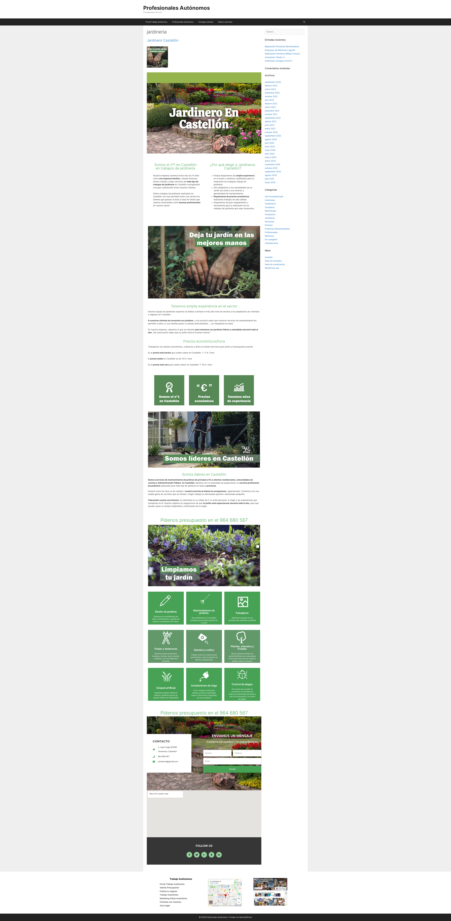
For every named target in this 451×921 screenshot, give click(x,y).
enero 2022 (270, 107)
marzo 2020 (270, 157)
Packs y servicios (225, 22)
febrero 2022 (271, 103)
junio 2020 (270, 146)
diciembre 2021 (272, 111)
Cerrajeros (270, 207)
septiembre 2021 (273, 118)
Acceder (269, 257)
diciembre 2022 (272, 93)
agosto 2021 (270, 121)
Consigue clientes (205, 22)
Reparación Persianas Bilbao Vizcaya (282, 54)
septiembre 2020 (273, 136)
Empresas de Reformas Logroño (280, 50)
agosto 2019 (271, 175)
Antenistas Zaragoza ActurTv (278, 61)
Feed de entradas (273, 261)
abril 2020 (269, 154)
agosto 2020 (271, 139)
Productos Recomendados (277, 229)
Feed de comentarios (275, 264)
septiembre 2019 (273, 171)
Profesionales (271, 232)
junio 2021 (269, 125)
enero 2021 (270, 128)
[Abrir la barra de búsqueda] (304, 21)
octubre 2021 (271, 114)
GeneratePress (245, 917)
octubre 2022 (271, 96)
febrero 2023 (271, 85)
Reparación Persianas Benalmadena (282, 46)
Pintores (269, 225)
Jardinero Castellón (162, 40)
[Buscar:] (284, 32)
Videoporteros (271, 243)
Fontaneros (270, 214)
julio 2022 (269, 100)
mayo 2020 (270, 150)
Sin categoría (271, 239)
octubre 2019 (271, 168)
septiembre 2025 (273, 82)
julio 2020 (269, 143)
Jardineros (270, 218)
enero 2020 (270, 161)
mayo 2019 (270, 182)
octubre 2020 (271, 132)
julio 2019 (269, 179)
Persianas (269, 221)
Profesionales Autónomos (176, 8)
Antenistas (270, 200)
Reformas (269, 236)
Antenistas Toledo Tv (275, 57)
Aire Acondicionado (274, 196)
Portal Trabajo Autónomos (156, 22)
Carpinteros (270, 204)
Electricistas (270, 211)
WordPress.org (272, 268)
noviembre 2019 (272, 164)
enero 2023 (270, 89)
